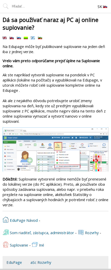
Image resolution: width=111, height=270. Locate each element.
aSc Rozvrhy (40, 262)
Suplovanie (18, 245)
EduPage (14, 262)
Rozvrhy (91, 232)
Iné (41, 245)
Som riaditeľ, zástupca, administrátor (41, 232)
